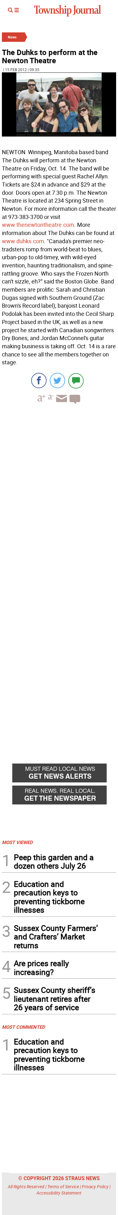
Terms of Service (63, 1187)
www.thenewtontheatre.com (38, 224)
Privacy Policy (95, 1187)
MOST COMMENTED (23, 1027)
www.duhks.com (23, 241)
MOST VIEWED (17, 842)
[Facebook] (39, 380)
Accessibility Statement (59, 1193)
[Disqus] (59, 495)
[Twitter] (57, 380)
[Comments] (76, 380)
